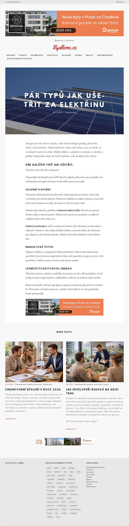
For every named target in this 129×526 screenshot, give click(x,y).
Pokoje (23, 55)
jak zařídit (51, 487)
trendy (64, 513)
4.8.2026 (69, 384)
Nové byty (52, 55)
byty (71, 472)
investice (59, 483)
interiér (50, 483)
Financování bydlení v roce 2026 (33, 389)
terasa (49, 513)
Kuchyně (66, 55)
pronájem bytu (52, 509)
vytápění (73, 513)
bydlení (58, 472)
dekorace (62, 475)
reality (64, 509)
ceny (78, 472)
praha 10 (50, 505)
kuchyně (50, 490)
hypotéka (50, 479)
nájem (69, 498)
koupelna (61, 487)
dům (71, 475)
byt (65, 472)
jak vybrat (70, 483)
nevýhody (63, 494)
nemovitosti (51, 494)
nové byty (74, 494)
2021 (63, 468)
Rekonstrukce (105, 55)
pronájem (73, 505)
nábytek (60, 498)
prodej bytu (61, 505)
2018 (49, 468)
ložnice (60, 490)
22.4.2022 (57, 112)
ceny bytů (51, 475)
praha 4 (72, 502)
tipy (56, 513)
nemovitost (70, 490)
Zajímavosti (36, 55)
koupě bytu (73, 487)
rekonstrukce (75, 509)
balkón (71, 468)
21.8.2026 (9, 384)
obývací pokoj (52, 502)
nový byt (50, 498)
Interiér (11, 55)
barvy (49, 472)
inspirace (71, 479)
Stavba (78, 55)
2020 (56, 468)
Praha (63, 502)
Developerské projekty (19, 59)
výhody (49, 517)
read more (9, 418)
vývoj (58, 517)
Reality (90, 55)
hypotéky (61, 479)
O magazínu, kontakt (12, 2)
